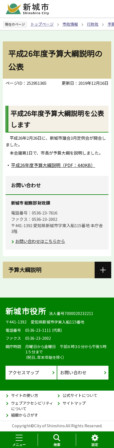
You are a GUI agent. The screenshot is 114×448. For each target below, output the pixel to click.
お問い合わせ (73, 372)
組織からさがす (24, 415)
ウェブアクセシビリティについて (32, 405)
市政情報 (70, 24)
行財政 (93, 24)
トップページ (42, 24)
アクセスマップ (23, 372)
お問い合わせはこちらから (40, 241)
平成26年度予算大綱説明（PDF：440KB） (53, 165)
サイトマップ (74, 403)
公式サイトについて (80, 395)
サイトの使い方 (24, 395)
